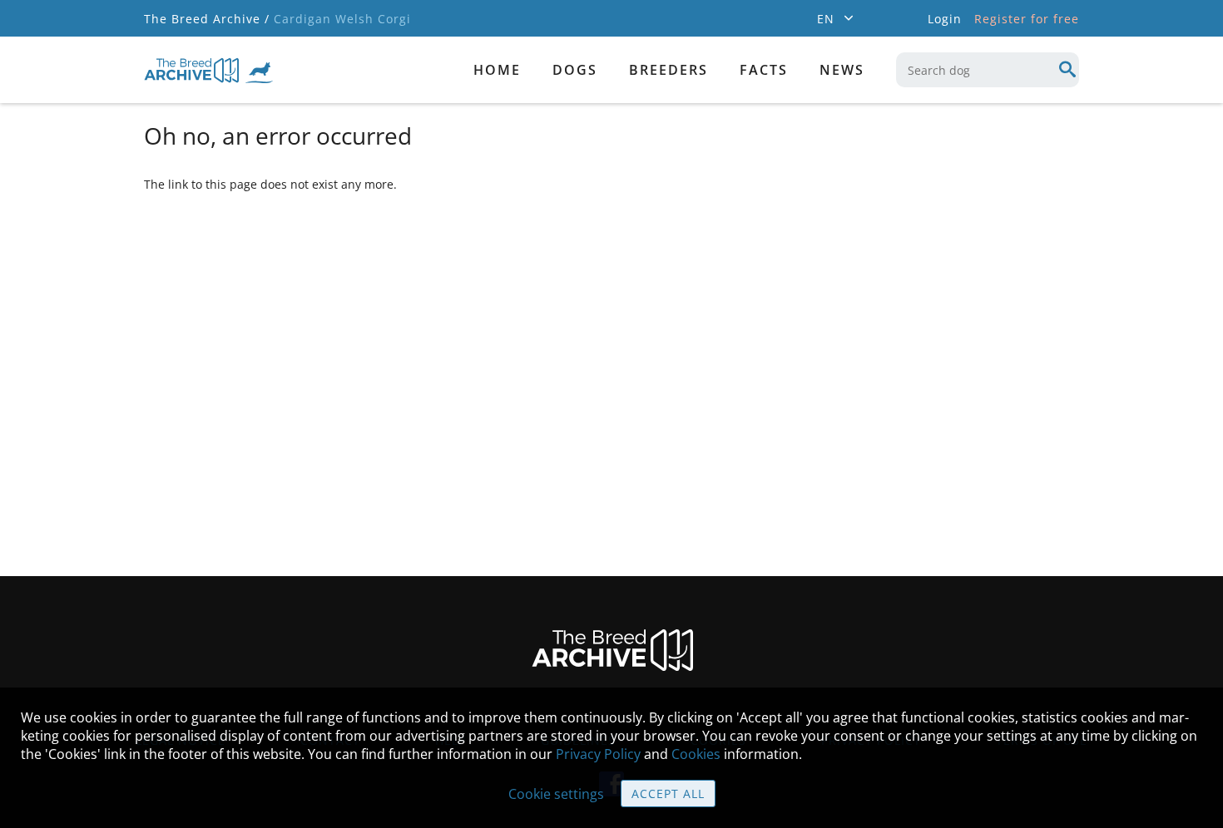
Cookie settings (556, 794)
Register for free (1026, 19)
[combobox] (987, 69)
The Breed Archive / (207, 19)
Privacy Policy (598, 754)
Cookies (695, 754)
